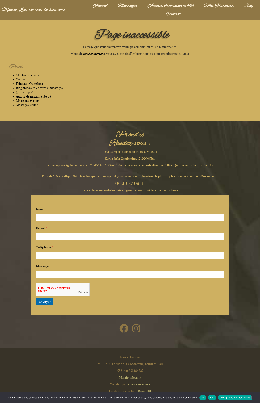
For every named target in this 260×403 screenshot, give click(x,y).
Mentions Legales (27, 75)
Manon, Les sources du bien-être (33, 10)
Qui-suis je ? (24, 92)
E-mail (41, 228)
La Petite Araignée (137, 384)
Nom (40, 209)
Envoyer (45, 302)
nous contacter (93, 54)
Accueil (100, 5)
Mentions (130, 378)
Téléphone (44, 247)
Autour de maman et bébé (171, 5)
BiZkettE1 (144, 391)
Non (212, 397)
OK (202, 397)
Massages (127, 5)
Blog (248, 5)
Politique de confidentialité (235, 397)
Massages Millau (27, 105)
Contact (173, 14)
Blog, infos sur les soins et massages (39, 88)
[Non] (254, 397)
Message (42, 266)
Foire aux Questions (29, 84)
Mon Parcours (219, 5)
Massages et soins (27, 101)
